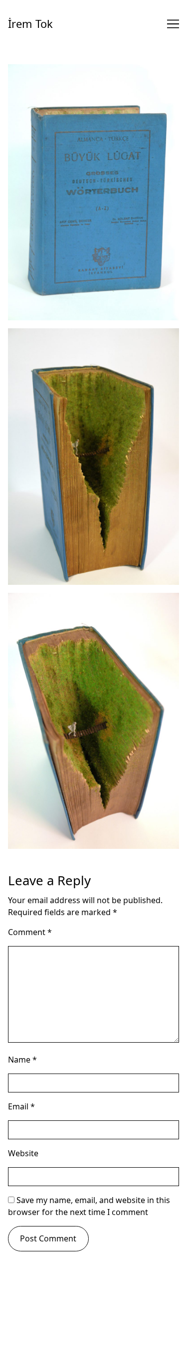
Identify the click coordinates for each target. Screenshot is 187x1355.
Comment (30, 932)
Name (22, 1059)
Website (23, 1153)
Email (21, 1106)
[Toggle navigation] (173, 24)
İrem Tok (30, 23)
